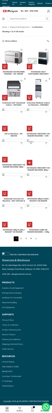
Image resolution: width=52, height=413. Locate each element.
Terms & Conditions (10, 325)
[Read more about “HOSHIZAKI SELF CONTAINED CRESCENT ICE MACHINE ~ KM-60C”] (29, 66)
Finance (48, 3)
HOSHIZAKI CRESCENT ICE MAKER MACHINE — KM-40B (38, 136)
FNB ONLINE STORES (10, 366)
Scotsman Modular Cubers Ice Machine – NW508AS (38, 104)
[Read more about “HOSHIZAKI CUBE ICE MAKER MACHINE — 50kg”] (29, 224)
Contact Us (23, 3)
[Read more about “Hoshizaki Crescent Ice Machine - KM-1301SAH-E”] (5, 193)
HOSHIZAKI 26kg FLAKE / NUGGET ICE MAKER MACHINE (38, 201)
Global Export (7, 386)
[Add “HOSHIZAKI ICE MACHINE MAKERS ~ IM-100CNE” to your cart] (5, 66)
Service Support (32, 3)
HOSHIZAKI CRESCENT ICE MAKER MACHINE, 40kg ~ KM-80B (13, 167)
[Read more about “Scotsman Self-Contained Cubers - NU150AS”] (5, 97)
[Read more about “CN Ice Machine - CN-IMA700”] (5, 128)
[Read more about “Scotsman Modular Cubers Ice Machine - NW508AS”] (29, 97)
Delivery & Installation (11, 339)
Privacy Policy (8, 320)
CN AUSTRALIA (8, 362)
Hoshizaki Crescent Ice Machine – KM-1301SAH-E (13, 200)
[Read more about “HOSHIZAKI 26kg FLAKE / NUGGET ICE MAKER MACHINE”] (29, 193)
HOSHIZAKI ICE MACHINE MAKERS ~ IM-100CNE (14, 73)
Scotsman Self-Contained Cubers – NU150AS (13, 104)
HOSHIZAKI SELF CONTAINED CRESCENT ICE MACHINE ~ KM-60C (38, 74)
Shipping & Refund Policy (12, 344)
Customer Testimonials (11, 376)
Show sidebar (11, 41)
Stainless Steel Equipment (13, 288)
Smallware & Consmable (12, 297)
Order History (8, 349)
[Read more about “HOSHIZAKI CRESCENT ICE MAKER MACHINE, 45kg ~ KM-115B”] (29, 162)
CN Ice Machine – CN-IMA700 (13, 135)
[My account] (48, 11)
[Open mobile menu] (3, 19)
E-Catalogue (7, 381)
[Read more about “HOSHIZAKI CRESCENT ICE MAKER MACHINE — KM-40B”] (29, 128)
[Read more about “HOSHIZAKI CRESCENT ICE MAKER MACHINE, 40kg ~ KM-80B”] (5, 159)
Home (4, 27)
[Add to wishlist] (21, 49)
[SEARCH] (47, 19)
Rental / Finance (9, 334)
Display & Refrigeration (20, 27)
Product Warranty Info (11, 330)
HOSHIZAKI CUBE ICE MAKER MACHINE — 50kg (38, 231)
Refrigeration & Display (12, 293)
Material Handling (9, 302)
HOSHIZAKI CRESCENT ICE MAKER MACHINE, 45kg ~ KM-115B (38, 170)
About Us (14, 3)
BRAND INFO (7, 371)
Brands (40, 3)
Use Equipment (8, 307)
